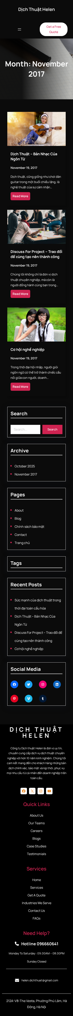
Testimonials (36, 854)
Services (36, 887)
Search (52, 429)
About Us (36, 815)
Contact (21, 534)
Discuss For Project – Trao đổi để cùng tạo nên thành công (36, 254)
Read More (20, 196)
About (19, 510)
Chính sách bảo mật (29, 526)
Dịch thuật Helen (36, 9)
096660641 (47, 943)
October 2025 (25, 466)
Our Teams (36, 823)
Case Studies (36, 846)
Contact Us (36, 910)
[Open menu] (19, 29)
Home (36, 880)
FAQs (36, 918)
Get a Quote (36, 895)
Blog (18, 518)
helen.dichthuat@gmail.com (39, 980)
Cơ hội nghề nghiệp (27, 349)
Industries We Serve (36, 903)
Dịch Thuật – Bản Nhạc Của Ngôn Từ (34, 156)
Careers (36, 831)
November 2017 (26, 474)
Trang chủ (22, 543)
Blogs (36, 838)
